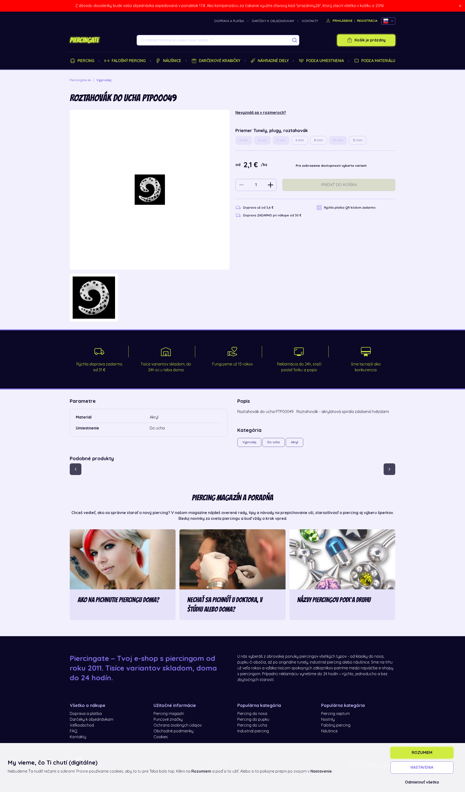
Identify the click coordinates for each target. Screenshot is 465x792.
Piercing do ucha (252, 725)
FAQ (73, 731)
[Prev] (75, 469)
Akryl (294, 442)
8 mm (318, 140)
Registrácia (367, 21)
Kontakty (310, 21)
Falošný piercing (129, 61)
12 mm (357, 140)
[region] (150, 298)
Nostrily (328, 719)
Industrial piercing (253, 731)
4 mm (262, 140)
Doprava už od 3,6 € (258, 207)
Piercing (86, 61)
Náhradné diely (273, 61)
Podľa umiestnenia (325, 61)
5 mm (281, 140)
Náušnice (172, 61)
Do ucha (273, 442)
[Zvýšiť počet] (270, 185)
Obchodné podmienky (174, 731)
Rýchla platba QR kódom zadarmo (350, 207)
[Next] (389, 469)
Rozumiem (422, 753)
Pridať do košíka (339, 185)
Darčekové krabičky (219, 61)
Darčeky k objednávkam (273, 21)
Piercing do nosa (252, 714)
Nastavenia (422, 767)
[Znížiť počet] (241, 185)
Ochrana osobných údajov (178, 725)
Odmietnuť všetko (422, 782)
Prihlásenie (342, 21)
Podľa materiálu (378, 61)
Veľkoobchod (82, 725)
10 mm (338, 140)
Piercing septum (335, 714)
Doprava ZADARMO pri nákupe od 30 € (272, 215)
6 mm (299, 140)
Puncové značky (168, 719)
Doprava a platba (229, 21)
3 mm (244, 140)
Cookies (161, 737)
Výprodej (249, 442)
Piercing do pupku (253, 719)
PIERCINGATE (84, 40)
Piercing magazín (169, 714)
